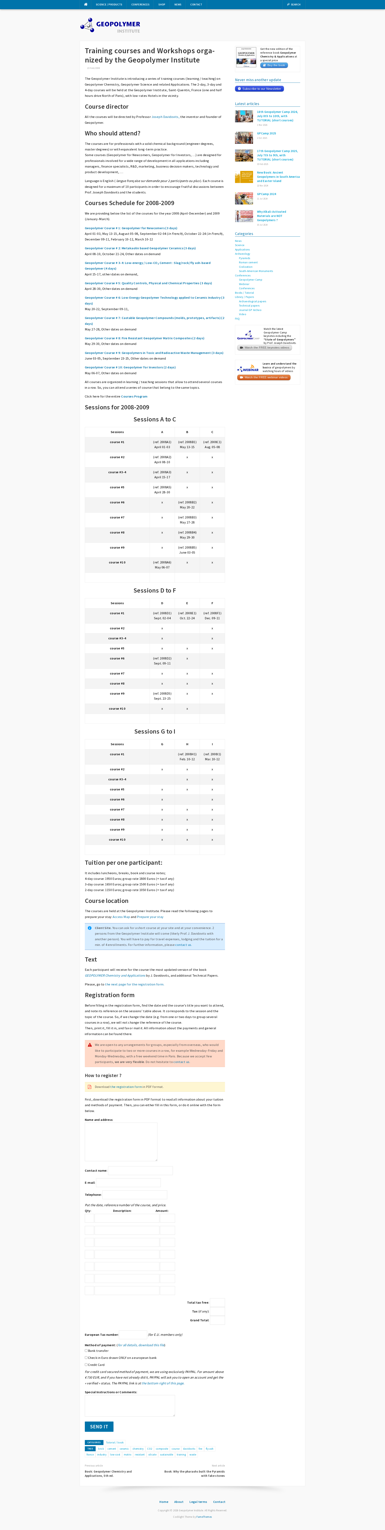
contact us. (183, 945)
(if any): (201, 1311)
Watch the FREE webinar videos (266, 377)
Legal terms (198, 1502)
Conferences (140, 4)
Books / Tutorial (244, 292)
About (178, 1502)
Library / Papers (244, 297)
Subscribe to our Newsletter (261, 88)
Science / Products (109, 4)
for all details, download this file (141, 1345)
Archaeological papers (252, 301)
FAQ (237, 318)
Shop (161, 4)
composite (162, 1448)
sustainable (166, 1454)
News (177, 4)
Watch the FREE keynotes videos (267, 347)
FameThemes (204, 1517)
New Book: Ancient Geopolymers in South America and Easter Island (278, 177)
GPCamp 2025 (266, 133)
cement (111, 1448)
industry (101, 1454)
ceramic (124, 1448)
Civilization (245, 267)
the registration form (126, 1087)
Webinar (244, 284)
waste (192, 1454)
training (181, 1454)
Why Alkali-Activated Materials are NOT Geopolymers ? (271, 216)
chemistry (138, 1448)
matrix (128, 1454)
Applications (242, 249)
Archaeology (242, 254)
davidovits (189, 1448)
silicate (152, 1454)
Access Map (121, 917)
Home (163, 1502)
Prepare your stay (150, 917)
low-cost (115, 1454)
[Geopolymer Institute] (110, 25)
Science (240, 245)
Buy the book (276, 65)
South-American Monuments (256, 271)
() (125, 1345)
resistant (140, 1454)
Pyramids (244, 258)
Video (242, 314)
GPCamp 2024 (266, 194)
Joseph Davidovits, (166, 117)
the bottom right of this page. (163, 1383)
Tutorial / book (115, 1442)
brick (101, 1448)
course (175, 1448)
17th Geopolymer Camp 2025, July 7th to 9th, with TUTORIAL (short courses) (277, 155)
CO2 (149, 1448)
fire (200, 1448)
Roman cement (248, 262)
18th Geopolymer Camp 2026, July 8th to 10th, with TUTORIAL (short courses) (277, 116)
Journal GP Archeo (250, 310)
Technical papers (249, 305)
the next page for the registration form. (134, 984)
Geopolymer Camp (250, 279)
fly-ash (210, 1448)
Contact (196, 4)
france (90, 1454)
